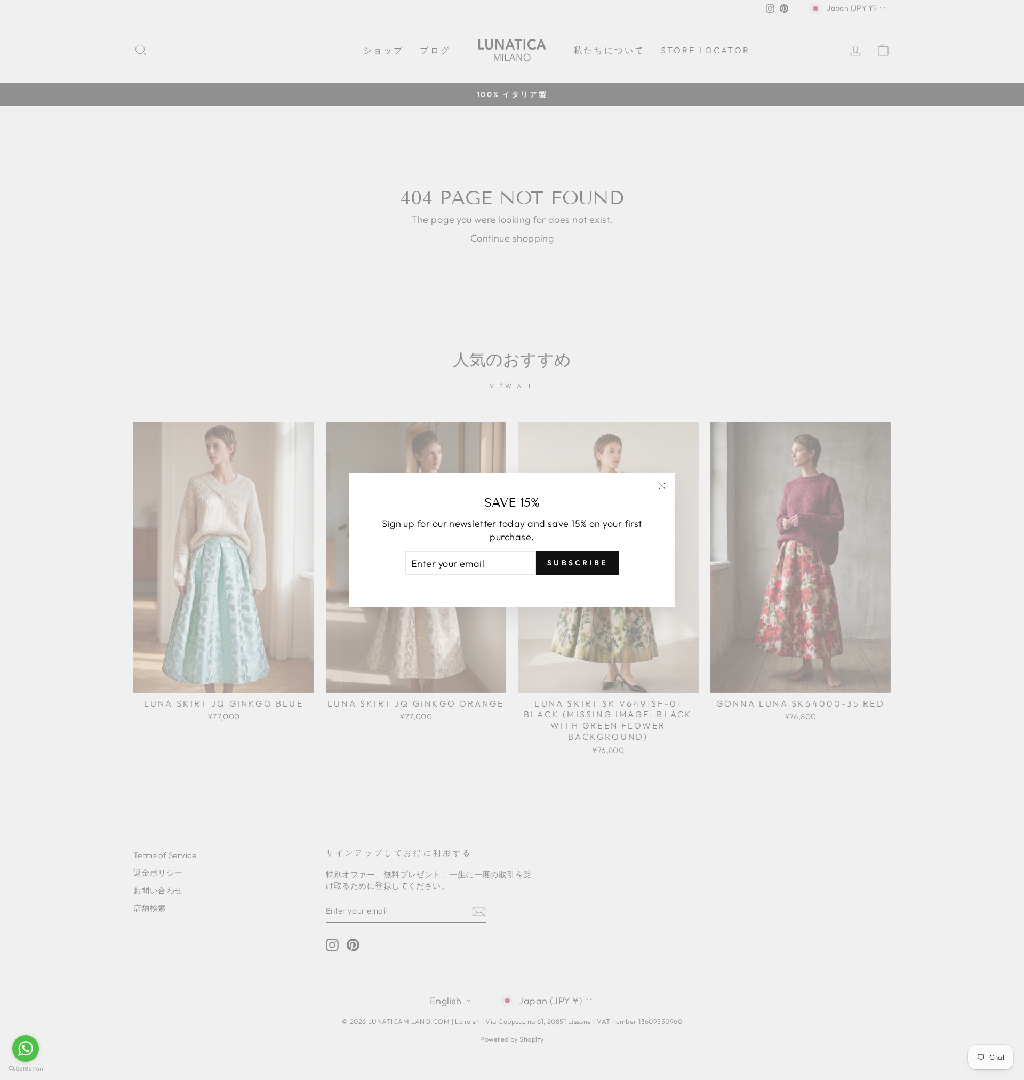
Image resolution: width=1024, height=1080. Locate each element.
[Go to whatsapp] (25, 1048)
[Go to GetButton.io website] (26, 1069)
